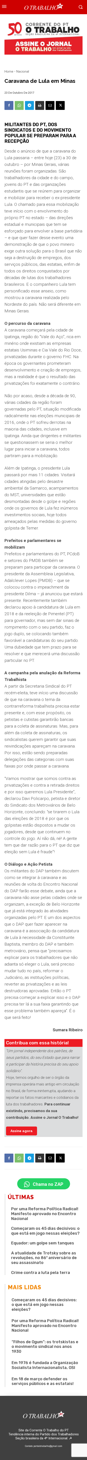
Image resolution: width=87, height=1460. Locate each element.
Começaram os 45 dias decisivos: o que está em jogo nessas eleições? (45, 1231)
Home (8, 71)
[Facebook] (8, 105)
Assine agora (21, 1131)
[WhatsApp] (19, 105)
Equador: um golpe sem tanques (42, 1243)
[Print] (39, 105)
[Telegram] (29, 105)
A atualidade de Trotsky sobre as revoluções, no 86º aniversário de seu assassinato (44, 1258)
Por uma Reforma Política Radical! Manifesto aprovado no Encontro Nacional (44, 1213)
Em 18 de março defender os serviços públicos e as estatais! (43, 1381)
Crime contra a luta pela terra (40, 1272)
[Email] (50, 105)
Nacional (22, 71)
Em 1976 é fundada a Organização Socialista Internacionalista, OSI (45, 1365)
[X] (60, 105)
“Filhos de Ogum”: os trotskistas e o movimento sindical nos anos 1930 (45, 1346)
